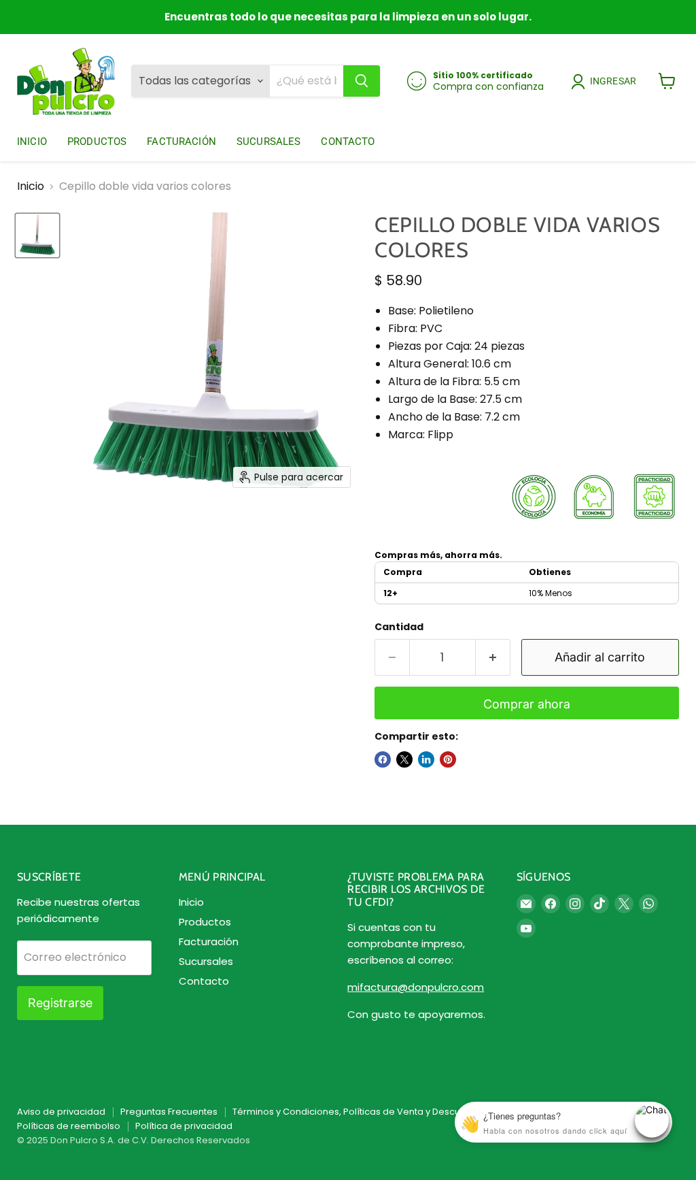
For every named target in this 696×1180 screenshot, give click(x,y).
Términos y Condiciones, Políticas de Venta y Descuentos (358, 1111)
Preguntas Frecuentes (169, 1111)
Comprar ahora (526, 704)
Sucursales (269, 141)
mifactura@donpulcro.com (415, 987)
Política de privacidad (183, 1125)
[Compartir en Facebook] (383, 759)
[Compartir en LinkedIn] (426, 759)
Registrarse (60, 1003)
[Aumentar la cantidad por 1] (493, 657)
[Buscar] (361, 81)
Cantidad (399, 626)
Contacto (348, 141)
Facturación (181, 141)
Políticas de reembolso (68, 1125)
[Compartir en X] (404, 759)
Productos (96, 141)
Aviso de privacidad (61, 1111)
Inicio (32, 141)
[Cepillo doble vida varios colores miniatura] (37, 235)
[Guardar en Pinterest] (448, 759)
